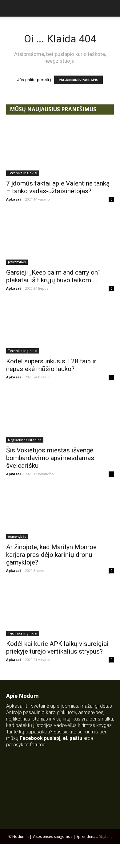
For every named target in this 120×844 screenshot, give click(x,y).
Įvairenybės (17, 262)
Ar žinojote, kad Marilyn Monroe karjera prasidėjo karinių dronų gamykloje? (51, 554)
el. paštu (72, 738)
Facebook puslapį (40, 738)
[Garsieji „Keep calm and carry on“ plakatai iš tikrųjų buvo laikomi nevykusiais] (60, 238)
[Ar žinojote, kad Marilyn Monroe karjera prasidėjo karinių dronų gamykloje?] (60, 512)
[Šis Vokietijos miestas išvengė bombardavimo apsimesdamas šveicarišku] (60, 416)
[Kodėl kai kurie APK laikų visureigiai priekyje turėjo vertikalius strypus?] (60, 609)
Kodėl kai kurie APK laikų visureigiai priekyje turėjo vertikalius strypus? (57, 647)
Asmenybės (17, 536)
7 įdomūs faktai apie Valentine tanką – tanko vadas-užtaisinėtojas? (58, 187)
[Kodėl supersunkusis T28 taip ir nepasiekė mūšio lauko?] (60, 327)
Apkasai (13, 199)
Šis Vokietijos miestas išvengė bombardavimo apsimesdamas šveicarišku (50, 458)
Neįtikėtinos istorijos (25, 440)
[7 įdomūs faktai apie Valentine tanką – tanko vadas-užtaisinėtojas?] (60, 149)
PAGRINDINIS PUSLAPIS (78, 80)
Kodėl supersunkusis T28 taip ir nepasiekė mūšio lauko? (51, 365)
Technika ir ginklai (22, 173)
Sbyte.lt (105, 836)
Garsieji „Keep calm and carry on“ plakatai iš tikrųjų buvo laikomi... (53, 276)
